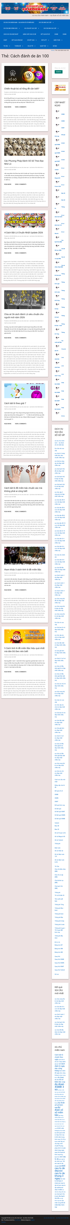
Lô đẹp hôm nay (59, 1135)
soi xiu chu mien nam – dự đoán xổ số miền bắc (19, 22)
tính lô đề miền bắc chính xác (37, 617)
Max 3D (63, 193)
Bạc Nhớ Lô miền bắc (20, 195)
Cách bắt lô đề (10, 524)
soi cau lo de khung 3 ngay (60, 1174)
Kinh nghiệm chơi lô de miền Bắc (27, 690)
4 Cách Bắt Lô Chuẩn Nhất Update (33, 261)
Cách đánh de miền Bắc (21, 199)
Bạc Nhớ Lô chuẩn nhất (26, 193)
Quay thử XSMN (59, 963)
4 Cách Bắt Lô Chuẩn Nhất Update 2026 (23, 232)
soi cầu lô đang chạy (29, 373)
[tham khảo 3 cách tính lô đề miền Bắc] (24, 564)
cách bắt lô (31, 436)
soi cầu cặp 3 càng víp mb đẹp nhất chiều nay (60, 494)
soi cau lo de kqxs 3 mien (60, 1181)
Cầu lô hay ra (9, 278)
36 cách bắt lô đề (14, 346)
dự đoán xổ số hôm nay (60, 1105)
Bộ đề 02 (28, 432)
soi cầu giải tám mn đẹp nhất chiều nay (59, 730)
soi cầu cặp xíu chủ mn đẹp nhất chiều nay (60, 707)
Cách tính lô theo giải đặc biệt (26, 276)
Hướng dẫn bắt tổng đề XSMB (30, 449)
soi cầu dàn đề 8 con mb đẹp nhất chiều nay (60, 517)
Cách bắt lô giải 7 (13, 438)
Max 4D (63, 200)
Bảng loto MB (59, 952)
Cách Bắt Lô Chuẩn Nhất (31, 265)
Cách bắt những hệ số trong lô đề (34, 440)
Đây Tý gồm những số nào (10, 447)
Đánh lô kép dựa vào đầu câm (11, 126)
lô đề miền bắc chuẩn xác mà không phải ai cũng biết (23, 532)
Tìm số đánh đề (31, 203)
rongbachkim (7, 373)
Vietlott (44, 40)
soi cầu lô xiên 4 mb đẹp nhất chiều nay (59, 593)
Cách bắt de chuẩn (11, 119)
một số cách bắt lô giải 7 (28, 451)
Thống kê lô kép (59, 921)
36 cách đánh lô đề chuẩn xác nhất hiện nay (18, 348)
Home (52, 50)
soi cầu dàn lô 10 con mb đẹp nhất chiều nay (60, 533)
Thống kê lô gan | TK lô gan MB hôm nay (60, 930)
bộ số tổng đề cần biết (25, 117)
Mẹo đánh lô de (35, 692)
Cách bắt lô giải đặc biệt (30, 526)
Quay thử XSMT (59, 966)
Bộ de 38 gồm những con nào (18, 432)
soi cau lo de (20, 373)
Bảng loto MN (59, 948)
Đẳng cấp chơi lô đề (29, 34)
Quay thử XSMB (59, 959)
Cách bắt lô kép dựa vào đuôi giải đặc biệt (19, 121)
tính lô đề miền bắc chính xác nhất (12, 619)
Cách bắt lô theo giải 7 (15, 403)
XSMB (56, 34)
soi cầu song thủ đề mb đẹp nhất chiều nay (60, 601)
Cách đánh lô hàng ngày (13, 602)
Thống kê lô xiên (59, 924)
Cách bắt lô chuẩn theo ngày (59, 1057)
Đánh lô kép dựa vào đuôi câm (28, 126)
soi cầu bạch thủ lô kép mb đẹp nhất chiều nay (60, 479)
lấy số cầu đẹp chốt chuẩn (59, 1144)
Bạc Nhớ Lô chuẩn (15, 193)
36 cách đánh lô (33, 346)
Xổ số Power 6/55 (60, 833)
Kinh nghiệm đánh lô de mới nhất (14, 692)
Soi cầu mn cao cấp (50, 28)
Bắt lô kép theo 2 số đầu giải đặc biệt (20, 115)
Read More (7, 107)
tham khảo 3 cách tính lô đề (36, 615)
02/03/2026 (13, 92)
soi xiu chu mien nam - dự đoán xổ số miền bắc (30, 92)
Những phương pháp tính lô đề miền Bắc (29, 611)
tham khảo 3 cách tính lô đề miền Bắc (22, 569)
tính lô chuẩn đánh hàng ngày (11, 617)
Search (58, 72)
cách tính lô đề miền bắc (32, 361)
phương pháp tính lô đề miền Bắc (21, 536)
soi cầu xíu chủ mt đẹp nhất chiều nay (60, 686)
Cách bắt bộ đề (27, 434)
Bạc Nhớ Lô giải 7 (37, 193)
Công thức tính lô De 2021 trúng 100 (23, 278)
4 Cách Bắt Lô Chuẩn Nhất (17, 261)
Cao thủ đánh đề (37, 686)
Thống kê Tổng (59, 904)
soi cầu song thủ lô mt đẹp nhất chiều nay (60, 694)
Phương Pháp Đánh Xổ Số (20, 203)
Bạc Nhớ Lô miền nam (32, 195)
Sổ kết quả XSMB (60, 818)
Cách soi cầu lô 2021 (14, 274)
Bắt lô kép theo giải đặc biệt (37, 115)
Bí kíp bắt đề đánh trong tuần (11, 117)
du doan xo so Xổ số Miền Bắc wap (60, 1079)
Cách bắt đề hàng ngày (33, 119)
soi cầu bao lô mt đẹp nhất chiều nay (60, 630)
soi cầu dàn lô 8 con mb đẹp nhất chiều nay (60, 562)
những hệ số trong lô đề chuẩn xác (35, 453)
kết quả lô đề (61, 1133)
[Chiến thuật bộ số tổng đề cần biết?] (24, 83)
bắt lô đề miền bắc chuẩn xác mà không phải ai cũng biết (25, 520)
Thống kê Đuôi (59, 914)
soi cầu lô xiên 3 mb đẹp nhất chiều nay (59, 585)
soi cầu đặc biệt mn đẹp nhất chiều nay (59, 722)
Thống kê (18, 46)
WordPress (18, 1220)
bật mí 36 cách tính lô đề (18, 352)
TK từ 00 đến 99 (59, 895)
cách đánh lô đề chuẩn (38, 359)
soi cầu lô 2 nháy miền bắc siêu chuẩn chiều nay (60, 455)
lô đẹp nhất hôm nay (11, 371)
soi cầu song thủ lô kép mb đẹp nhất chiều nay (60, 608)
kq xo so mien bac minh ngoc (60, 1124)
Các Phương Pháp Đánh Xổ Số (21, 197)
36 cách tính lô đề (34, 348)
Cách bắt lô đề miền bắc (31, 524)
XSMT (5, 40)
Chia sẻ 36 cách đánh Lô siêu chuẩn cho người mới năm (20, 367)
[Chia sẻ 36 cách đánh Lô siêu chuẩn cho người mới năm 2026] (24, 308)
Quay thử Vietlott (60, 970)
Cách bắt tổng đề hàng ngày (38, 121)
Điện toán (57, 40)
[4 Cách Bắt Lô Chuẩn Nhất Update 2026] (24, 227)
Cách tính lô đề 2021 (12, 276)
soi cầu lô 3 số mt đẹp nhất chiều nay (60, 660)
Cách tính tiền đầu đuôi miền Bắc (35, 604)
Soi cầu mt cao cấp (30, 28)
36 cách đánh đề (24, 346)
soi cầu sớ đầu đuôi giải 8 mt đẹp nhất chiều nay (60, 668)
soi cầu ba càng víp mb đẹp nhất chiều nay (59, 463)
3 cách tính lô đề (14, 598)
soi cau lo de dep (60, 1168)
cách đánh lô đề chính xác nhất (23, 359)
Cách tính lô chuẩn (35, 530)
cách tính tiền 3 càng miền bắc (18, 604)
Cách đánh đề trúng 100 (13, 201)
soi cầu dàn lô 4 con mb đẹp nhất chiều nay (60, 541)
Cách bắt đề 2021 (21, 119)
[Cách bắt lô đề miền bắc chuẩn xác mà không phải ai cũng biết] (24, 482)
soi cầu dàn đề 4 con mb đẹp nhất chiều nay (60, 502)
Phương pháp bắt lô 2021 (10, 280)
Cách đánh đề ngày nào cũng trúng (15, 445)
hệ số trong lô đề (22, 447)
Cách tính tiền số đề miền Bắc (13, 609)
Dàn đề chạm (40, 445)
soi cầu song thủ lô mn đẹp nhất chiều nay (60, 765)
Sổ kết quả (30, 40)
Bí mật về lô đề (22, 682)
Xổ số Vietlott (59, 840)
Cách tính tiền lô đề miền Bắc (22, 363)
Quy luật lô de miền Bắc (28, 695)
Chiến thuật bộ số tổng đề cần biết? (21, 88)
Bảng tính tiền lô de (38, 598)
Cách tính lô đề (22, 361)
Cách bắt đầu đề (13, 436)
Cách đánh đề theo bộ (30, 445)
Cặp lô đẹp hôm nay (36, 363)
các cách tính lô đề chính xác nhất (33, 352)
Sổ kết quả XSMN (60, 815)
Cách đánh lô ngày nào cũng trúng (20, 270)
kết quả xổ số (45, 34)
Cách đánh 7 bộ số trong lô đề (26, 442)
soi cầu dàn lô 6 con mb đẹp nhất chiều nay (60, 548)
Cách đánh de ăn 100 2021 (34, 354)
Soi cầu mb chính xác (11, 28)
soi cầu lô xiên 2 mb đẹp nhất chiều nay (59, 577)
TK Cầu (6, 46)
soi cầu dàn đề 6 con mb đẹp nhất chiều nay (60, 510)
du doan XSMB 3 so (59, 1087)
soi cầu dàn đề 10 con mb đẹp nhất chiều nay (60, 525)
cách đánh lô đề (10, 359)
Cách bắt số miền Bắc (18, 267)
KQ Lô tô (30, 46)
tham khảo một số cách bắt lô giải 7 (13, 455)
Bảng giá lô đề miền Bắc (25, 598)
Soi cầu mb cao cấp (45, 22)
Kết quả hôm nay (17, 40)
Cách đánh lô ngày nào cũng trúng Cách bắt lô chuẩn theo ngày (26, 272)
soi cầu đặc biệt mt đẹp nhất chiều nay (60, 645)
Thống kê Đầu (59, 917)
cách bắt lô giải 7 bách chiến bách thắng (29, 438)
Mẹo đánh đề (15, 611)
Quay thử (43, 46)
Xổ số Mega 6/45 (60, 836)
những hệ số (22, 453)
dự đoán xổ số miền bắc (59, 1111)
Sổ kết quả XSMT (60, 811)
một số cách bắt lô (16, 451)
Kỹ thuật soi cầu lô (37, 278)
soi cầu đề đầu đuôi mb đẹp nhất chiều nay (60, 570)
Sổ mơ (55, 46)
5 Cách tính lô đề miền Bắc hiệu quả (19, 680)
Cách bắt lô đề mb (19, 524)
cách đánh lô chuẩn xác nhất (26, 356)
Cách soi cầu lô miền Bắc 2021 (29, 274)
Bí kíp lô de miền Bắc (34, 680)
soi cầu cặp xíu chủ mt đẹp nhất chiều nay (60, 637)
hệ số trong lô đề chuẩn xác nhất (35, 447)
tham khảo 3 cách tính (23, 615)
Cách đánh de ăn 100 (9, 124)
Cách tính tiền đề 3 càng (10, 606)
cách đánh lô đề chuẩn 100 (11, 361)
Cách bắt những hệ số (19, 440)
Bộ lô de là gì (34, 432)
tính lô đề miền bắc (24, 617)
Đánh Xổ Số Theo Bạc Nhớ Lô (38, 201)
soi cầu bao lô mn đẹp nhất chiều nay (60, 715)
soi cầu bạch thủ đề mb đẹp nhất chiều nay (60, 471)
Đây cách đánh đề (8, 203)
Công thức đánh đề (39, 124)
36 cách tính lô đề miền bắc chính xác (20, 350)
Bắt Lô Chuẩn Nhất (28, 263)
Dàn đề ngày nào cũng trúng (11, 690)
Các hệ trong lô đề (18, 434)
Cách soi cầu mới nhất (11, 34)
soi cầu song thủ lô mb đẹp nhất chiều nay (60, 616)
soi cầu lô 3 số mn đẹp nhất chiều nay (59, 738)
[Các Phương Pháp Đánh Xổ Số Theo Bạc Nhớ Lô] (24, 155)
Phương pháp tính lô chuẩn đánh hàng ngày (28, 280)
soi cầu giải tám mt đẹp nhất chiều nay (60, 653)
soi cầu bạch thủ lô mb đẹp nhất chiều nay (60, 486)
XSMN (64, 34)
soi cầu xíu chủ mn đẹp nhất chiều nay (59, 773)
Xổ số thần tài (59, 851)
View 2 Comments (20, 107)
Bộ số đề (41, 432)
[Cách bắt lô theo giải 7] (24, 397)
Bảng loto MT (59, 945)
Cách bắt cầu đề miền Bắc (17, 265)
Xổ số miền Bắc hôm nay (60, 1205)
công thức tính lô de (32, 369)
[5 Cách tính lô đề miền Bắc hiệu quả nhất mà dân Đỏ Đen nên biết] (24, 642)
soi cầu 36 (13, 373)
